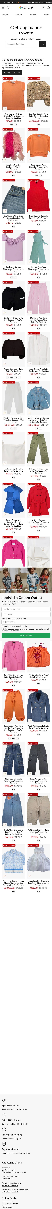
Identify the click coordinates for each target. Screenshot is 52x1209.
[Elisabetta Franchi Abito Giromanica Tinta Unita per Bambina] (38, 553)
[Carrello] (48, 7)
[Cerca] (42, 44)
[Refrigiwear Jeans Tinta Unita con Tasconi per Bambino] (38, 449)
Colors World (7, 1208)
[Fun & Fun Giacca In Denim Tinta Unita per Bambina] (38, 706)
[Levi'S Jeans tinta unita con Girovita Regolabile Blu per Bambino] (13, 196)
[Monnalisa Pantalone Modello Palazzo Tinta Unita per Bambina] (38, 298)
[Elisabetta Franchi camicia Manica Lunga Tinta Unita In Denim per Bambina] (38, 398)
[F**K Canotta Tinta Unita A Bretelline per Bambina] (38, 655)
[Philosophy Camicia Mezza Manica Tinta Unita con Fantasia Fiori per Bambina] (13, 861)
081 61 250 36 (7, 1179)
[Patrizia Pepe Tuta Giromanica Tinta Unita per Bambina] (38, 247)
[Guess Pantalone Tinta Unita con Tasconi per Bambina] (38, 759)
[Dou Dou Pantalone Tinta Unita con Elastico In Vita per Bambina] (13, 398)
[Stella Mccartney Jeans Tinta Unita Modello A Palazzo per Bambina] (13, 810)
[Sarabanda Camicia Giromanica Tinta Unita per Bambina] (13, 247)
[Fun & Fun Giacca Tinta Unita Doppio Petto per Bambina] (13, 655)
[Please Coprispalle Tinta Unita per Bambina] (13, 349)
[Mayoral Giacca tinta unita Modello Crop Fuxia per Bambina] (13, 553)
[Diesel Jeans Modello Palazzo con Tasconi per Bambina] (13, 759)
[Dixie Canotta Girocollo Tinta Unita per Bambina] (38, 196)
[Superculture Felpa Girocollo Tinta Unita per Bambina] (38, 145)
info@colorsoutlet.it (10, 1185)
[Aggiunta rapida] (5, 109)
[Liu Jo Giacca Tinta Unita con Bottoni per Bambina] (38, 349)
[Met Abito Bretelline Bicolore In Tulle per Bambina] (13, 145)
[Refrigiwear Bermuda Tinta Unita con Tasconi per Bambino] (38, 810)
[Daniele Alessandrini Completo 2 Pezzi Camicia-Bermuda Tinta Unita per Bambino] (13, 500)
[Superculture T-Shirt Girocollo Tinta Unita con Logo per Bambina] (13, 94)
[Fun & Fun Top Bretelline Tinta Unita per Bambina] (13, 449)
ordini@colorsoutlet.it (10, 1192)
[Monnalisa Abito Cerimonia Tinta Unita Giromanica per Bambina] (38, 861)
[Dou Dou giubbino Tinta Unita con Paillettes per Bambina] (38, 94)
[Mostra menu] (3, 7)
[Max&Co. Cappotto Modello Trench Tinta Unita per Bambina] (38, 500)
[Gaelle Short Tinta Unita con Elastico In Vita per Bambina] (13, 298)
